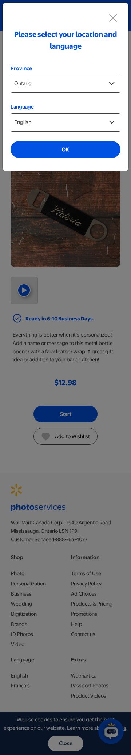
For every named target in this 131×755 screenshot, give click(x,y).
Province (21, 68)
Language (22, 107)
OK (65, 149)
